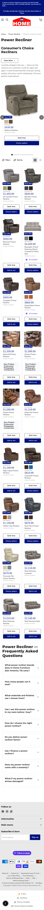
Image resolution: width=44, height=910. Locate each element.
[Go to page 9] (28, 154)
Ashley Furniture (9, 132)
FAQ (33, 878)
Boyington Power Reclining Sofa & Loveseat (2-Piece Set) (32, 250)
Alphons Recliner (11, 130)
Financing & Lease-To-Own (30, 873)
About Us (5, 873)
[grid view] (35, 160)
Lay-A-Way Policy (14, 876)
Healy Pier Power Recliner (31, 413)
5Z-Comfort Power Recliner (10, 198)
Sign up (35, 837)
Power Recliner (14, 34)
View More (8, 60)
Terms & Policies (28, 876)
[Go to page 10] (30, 154)
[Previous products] (2, 117)
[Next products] (41, 117)
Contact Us (14, 873)
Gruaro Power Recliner (8, 413)
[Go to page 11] (32, 154)
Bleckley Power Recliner (31, 198)
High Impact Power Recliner (10, 471)
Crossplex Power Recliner (9, 301)
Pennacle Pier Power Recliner (9, 577)
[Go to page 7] (24, 154)
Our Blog (39, 883)
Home (3, 34)
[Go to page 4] (18, 154)
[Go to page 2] (14, 154)
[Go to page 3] (16, 154)
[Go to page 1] (12, 154)
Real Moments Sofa (32, 621)
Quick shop (22, 138)
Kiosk (28, 878)
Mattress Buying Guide (21, 881)
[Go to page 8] (26, 154)
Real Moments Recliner (8, 622)
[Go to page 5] (20, 154)
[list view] (40, 160)
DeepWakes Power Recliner (32, 306)
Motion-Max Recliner (11, 526)
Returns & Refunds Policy (14, 878)
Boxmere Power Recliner (9, 243)
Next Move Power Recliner (32, 527)
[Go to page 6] (22, 154)
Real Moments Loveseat (30, 572)
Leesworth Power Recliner (31, 477)
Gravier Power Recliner (30, 355)
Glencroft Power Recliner (9, 355)
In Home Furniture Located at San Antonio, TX (17, 883)
